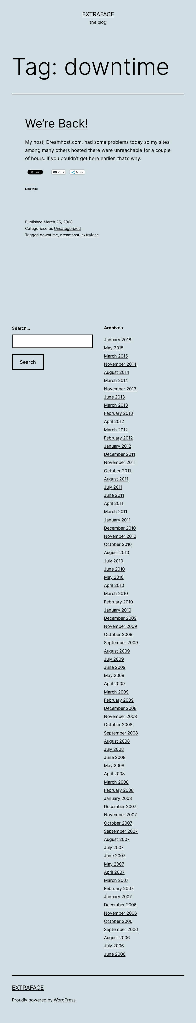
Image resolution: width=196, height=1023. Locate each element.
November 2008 (120, 716)
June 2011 (114, 495)
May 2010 (114, 577)
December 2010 (120, 528)
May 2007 (114, 864)
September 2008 (121, 732)
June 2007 (114, 855)
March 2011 (115, 511)
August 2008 (117, 741)
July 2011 (113, 487)
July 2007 (114, 847)
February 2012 (118, 437)
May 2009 (114, 675)
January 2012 (117, 446)
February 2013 (118, 413)
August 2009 (117, 650)
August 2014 (116, 372)
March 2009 (116, 691)
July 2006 (114, 945)
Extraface (98, 14)
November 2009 (120, 626)
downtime (49, 234)
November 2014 (120, 364)
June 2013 (114, 396)
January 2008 (118, 798)
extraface (90, 234)
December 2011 (119, 454)
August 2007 (117, 839)
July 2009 (114, 659)
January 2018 (117, 339)
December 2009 (120, 618)
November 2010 (120, 536)
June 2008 (114, 757)
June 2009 (114, 667)
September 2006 (121, 929)
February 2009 (119, 700)
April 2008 (114, 773)
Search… (21, 328)
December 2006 (120, 904)
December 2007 (120, 806)
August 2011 (116, 478)
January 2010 (117, 610)
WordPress (65, 999)
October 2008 (118, 724)
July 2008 (114, 749)
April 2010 (114, 585)
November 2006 (120, 913)
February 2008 (119, 790)
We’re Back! (56, 123)
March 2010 (116, 593)
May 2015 (114, 347)
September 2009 (121, 642)
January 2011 (117, 519)
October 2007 (118, 823)
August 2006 (117, 937)
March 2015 (116, 355)
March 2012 (116, 429)
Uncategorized (67, 228)
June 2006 (114, 954)
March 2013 (116, 405)
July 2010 (113, 560)
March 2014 (116, 380)
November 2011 (120, 462)
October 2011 (117, 470)
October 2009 (118, 634)
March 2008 (116, 782)
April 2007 (114, 872)
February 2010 (118, 601)
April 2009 (114, 683)
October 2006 (118, 921)
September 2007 (121, 831)
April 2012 (114, 421)
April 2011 (113, 503)
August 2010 (116, 552)
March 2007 (116, 880)
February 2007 (118, 888)
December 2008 (120, 708)
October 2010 (118, 544)
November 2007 (120, 814)
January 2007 (118, 896)
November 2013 (120, 388)
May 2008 (114, 765)
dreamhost (69, 234)
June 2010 (114, 569)
